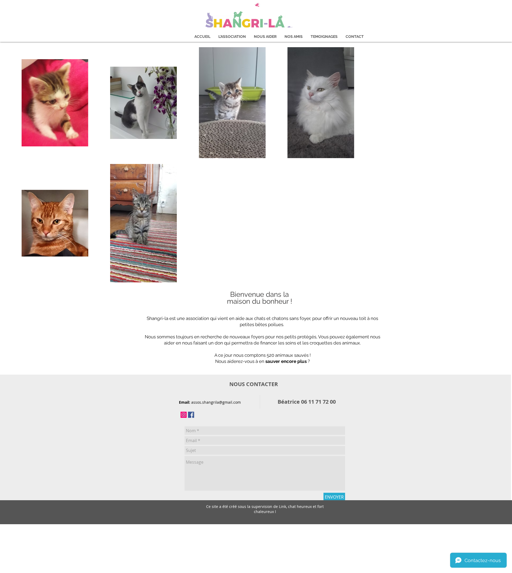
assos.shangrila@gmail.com (216, 402)
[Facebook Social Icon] (191, 415)
